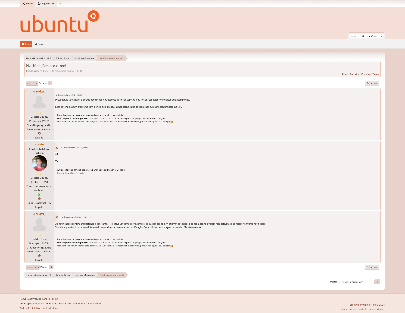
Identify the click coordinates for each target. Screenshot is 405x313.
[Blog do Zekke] (39, 133)
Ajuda (344, 309)
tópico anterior (350, 73)
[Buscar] (363, 36)
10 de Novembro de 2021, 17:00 (68, 95)
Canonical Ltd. (93, 303)
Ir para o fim (32, 83)
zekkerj (40, 91)
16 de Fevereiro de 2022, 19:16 (74, 217)
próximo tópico (370, 73)
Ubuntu (79, 303)
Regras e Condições (358, 309)
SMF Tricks (52, 298)
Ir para (333, 281)
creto (40, 144)
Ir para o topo (33, 267)
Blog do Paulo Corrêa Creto (70, 173)
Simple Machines (50, 307)
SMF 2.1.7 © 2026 (30, 307)
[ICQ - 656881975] (39, 194)
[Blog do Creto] (39, 198)
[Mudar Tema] (60, 3)
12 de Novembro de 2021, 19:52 (74, 148)
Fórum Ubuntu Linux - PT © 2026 (367, 304)
